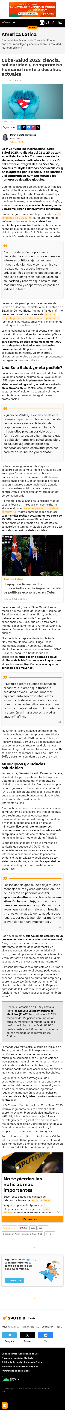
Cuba (33, 1228)
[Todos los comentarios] (5, 1405)
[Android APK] (11, 1379)
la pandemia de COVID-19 (31, 215)
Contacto (28, 1358)
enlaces (46, 1200)
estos (35, 1200)
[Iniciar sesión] (47, 22)
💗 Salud (23, 1228)
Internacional (30, 1326)
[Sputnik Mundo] (9, 23)
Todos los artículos (17, 142)
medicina (49, 1234)
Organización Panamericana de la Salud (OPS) (22, 1234)
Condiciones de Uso (28, 1353)
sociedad (43, 1228)
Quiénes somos (9, 1353)
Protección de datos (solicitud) (17, 1366)
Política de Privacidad (12, 1362)
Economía (47, 1326)
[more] (60, 294)
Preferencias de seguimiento (16, 1370)
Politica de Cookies (34, 1362)
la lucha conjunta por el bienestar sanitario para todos (30, 316)
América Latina (13, 579)
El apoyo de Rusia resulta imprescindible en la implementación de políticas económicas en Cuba (32, 588)
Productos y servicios (12, 1358)
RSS (36, 1366)
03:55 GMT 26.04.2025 (13, 80)
